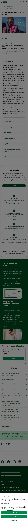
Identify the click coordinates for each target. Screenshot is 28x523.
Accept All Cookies (14, 512)
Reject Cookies (14, 516)
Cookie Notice (10, 510)
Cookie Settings (14, 520)
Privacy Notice (6, 503)
